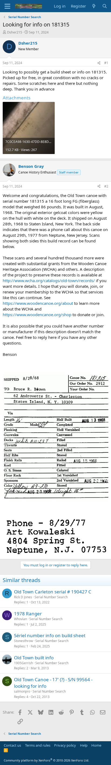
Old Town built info (34, 657)
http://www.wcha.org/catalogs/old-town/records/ (49, 280)
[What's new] (94, 6)
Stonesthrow (23, 641)
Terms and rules (37, 745)
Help (84, 745)
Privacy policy (65, 745)
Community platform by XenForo (46, 760)
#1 (106, 63)
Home (96, 745)
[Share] (98, 63)
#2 (106, 186)
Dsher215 (14, 32)
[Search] (104, 6)
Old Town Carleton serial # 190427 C (52, 592)
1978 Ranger (28, 613)
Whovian (20, 619)
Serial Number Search (51, 597)
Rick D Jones (23, 597)
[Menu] (7, 6)
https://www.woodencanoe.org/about (38, 303)
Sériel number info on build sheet (49, 635)
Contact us (12, 745)
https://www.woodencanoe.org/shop (37, 314)
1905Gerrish (23, 663)
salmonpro (22, 691)
